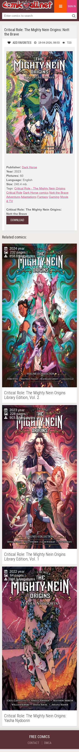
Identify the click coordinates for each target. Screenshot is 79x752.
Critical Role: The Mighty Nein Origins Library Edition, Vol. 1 (35, 556)
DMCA (47, 743)
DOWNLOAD (17, 220)
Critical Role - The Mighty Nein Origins (39, 188)
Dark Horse (29, 167)
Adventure (13, 197)
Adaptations (28, 197)
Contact (33, 743)
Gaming (54, 197)
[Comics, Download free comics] (27, 8)
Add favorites (22, 42)
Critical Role (14, 192)
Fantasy (42, 197)
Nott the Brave (58, 192)
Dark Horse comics (35, 192)
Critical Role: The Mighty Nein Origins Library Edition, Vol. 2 (35, 395)
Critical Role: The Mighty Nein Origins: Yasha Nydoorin (35, 718)
